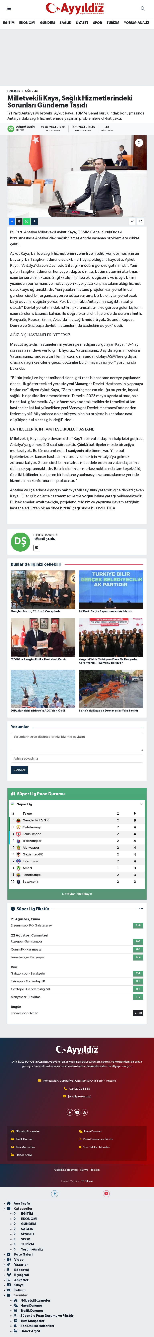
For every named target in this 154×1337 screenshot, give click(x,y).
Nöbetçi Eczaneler (28, 1131)
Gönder (19, 770)
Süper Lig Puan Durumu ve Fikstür (47, 1315)
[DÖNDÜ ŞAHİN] (20, 542)
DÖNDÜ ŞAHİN (44, 539)
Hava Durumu (92, 1131)
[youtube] (106, 1193)
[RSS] (84, 1112)
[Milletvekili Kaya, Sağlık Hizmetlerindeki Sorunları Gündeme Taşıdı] (77, 176)
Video (19, 1259)
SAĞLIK (65, 23)
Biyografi (21, 1275)
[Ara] (143, 9)
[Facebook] (70, 1112)
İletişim (95, 1169)
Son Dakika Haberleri (96, 1147)
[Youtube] (77, 1112)
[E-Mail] (36, 548)
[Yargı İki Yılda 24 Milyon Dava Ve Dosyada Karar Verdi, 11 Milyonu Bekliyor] (111, 637)
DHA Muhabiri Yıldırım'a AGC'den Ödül (38, 710)
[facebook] (54, 1193)
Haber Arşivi (24, 1154)
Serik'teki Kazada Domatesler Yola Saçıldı (108, 710)
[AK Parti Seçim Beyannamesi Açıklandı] (111, 589)
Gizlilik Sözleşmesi (66, 1169)
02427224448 (79, 1088)
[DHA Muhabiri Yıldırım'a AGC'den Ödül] (43, 689)
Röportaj (21, 1270)
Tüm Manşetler (25, 1147)
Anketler (21, 1280)
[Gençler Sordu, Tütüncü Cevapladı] (43, 589)
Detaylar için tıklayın (77, 894)
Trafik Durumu (24, 1139)
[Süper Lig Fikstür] (141, 909)
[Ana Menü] (9, 9)
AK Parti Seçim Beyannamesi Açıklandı (105, 611)
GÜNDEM (47, 23)
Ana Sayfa (22, 1203)
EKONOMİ (27, 23)
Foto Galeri (23, 1254)
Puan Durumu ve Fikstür (98, 1139)
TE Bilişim (87, 1181)
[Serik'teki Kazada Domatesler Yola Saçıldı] (111, 689)
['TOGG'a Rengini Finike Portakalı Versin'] (43, 637)
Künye (84, 1169)
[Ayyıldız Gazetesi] (75, 8)
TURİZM (112, 23)
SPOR (97, 23)
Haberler (13, 91)
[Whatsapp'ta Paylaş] (26, 221)
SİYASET (82, 23)
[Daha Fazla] (34, 221)
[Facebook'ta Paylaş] (12, 221)
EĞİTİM (8, 23)
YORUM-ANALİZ (136, 23)
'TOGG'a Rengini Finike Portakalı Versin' (39, 659)
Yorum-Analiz (31, 1249)
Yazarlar (21, 1264)
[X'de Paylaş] (19, 221)
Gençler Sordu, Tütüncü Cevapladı (35, 611)
